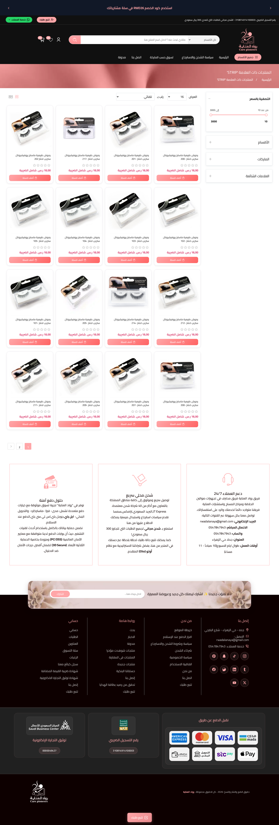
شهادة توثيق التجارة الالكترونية (59, 678)
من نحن (187, 671)
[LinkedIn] (234, 669)
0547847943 (217, 527)
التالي (11, 446)
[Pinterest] (214, 656)
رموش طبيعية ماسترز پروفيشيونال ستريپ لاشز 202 (33, 157)
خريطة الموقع (183, 630)
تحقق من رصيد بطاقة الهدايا (117, 684)
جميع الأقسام (245, 57)
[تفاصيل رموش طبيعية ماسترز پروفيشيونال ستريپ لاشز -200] (177, 128)
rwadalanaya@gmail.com (216, 521)
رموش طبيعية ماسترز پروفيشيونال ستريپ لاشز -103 (131, 239)
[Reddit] (224, 669)
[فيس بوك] (214, 669)
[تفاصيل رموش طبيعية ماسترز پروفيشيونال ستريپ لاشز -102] (177, 210)
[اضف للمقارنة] (11, 116)
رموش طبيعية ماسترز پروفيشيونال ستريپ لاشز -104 (82, 239)
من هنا (155, 545)
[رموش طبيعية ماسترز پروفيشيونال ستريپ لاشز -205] (79, 293)
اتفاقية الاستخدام (181, 664)
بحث (75, 40)
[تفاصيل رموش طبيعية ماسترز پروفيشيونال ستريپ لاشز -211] (30, 375)
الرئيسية (224, 57)
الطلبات (73, 637)
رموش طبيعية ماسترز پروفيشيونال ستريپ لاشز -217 (82, 157)
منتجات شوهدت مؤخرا (120, 650)
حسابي (73, 630)
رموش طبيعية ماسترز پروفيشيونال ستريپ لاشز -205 (82, 321)
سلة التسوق (70, 650)
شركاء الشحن (183, 650)
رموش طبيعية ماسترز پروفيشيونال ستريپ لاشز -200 (180, 157)
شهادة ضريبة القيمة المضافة (59, 671)
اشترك (60, 593)
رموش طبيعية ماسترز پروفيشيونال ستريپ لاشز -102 (180, 239)
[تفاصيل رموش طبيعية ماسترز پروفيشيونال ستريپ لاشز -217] (79, 128)
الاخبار (131, 637)
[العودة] (270, 8)
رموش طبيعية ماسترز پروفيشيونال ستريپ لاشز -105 (33, 239)
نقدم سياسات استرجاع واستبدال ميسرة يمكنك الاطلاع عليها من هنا (140, 520)
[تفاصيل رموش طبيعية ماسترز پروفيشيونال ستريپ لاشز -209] (79, 375)
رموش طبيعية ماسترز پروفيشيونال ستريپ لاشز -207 (131, 403)
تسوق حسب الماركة (161, 57)
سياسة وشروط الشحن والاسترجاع (171, 643)
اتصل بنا (136, 57)
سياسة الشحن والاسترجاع (197, 57)
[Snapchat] (224, 656)
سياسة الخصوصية (181, 657)
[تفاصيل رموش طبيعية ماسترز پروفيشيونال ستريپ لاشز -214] (128, 293)
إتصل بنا (130, 678)
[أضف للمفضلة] (11, 109)
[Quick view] (11, 124)
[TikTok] (234, 656)
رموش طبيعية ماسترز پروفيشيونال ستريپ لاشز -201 (131, 157)
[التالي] (8, 8)
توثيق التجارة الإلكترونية (49, 740)
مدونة (122, 57)
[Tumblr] (244, 669)
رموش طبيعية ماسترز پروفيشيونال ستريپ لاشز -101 (33, 321)
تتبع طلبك (186, 684)
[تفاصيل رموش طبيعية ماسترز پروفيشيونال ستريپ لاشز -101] (30, 293)
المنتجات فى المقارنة (122, 657)
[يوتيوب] (234, 683)
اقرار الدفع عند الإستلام (177, 637)
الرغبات (73, 657)
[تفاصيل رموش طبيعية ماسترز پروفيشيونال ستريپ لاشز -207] (128, 375)
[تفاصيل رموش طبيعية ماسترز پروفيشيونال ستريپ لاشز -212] (177, 293)
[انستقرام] (244, 656)
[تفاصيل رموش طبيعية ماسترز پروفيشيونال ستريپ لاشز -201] (128, 128)
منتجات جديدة (126, 664)
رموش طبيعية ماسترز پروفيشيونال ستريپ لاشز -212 (180, 321)
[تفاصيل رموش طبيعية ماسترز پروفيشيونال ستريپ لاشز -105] (30, 210)
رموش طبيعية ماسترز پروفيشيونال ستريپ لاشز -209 (82, 403)
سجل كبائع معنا (68, 664)
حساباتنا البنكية (125, 671)
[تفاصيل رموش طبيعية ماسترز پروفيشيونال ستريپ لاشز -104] (79, 210)
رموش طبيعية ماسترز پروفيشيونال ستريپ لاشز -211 (33, 403)
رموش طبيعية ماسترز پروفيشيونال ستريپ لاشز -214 (131, 321)
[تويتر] (244, 683)
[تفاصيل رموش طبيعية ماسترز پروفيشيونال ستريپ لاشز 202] (30, 128)
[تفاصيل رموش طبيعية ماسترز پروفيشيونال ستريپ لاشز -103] (128, 210)
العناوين (73, 643)
